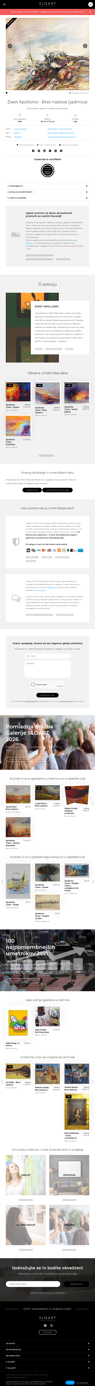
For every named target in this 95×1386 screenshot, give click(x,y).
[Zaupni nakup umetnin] (26, 1225)
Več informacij (82, 1383)
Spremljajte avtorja (54, 348)
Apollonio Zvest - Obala (18, 881)
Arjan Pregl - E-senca (18, 1023)
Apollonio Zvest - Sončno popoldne (18, 827)
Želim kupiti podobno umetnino (61, 133)
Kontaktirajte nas (63, 259)
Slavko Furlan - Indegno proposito (77, 795)
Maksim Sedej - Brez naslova (47, 1074)
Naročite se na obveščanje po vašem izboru (47, 1292)
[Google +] (50, 151)
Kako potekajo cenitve (65, 614)
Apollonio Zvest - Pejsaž (18, 391)
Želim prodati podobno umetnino (62, 137)
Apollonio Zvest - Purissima (18, 426)
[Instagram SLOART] (51, 1325)
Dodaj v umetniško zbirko (47, 145)
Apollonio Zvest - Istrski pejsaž (76, 392)
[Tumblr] (61, 151)
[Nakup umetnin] (26, 1175)
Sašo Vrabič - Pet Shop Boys (47, 1016)
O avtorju (39, 348)
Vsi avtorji (69, 348)
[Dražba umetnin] (69, 1225)
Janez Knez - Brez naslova (18, 794)
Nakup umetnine (32, 557)
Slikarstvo (18, 137)
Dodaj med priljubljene (26, 145)
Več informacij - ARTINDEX (23, 981)
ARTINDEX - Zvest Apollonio (60, 129)
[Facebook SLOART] (45, 1325)
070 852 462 (40, 590)
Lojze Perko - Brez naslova (47, 792)
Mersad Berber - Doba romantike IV (77, 1112)
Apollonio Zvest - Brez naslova (47, 393)
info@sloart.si (52, 587)
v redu (70, 1382)
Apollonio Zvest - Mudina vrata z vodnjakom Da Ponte (77, 870)
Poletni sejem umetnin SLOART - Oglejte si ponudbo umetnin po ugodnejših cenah (47, 12)
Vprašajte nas (47, 695)
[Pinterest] (55, 151)
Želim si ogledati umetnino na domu (40, 255)
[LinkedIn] (44, 151)
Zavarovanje (31, 560)
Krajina (17, 133)
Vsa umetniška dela (46, 455)
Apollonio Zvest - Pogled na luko (47, 902)
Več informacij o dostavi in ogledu (39, 259)
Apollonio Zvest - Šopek (47, 873)
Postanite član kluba (57, 490)
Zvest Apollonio (20, 129)
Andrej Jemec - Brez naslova (77, 1074)
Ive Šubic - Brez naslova (18, 1071)
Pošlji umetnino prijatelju (69, 145)
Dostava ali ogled (62, 557)
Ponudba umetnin (26, 1199)
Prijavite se (32, 490)
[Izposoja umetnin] (69, 1175)
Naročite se (76, 1284)
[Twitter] (39, 151)
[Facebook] (33, 151)
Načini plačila (46, 557)
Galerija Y (47, 1332)
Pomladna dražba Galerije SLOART (28, 759)
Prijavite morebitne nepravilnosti (39, 614)
